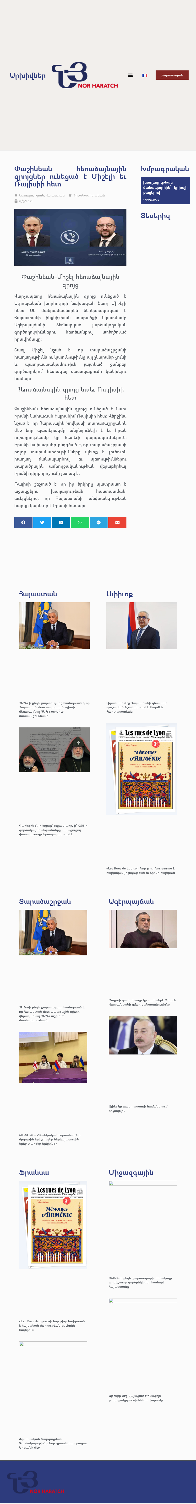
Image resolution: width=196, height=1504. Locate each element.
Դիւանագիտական (89, 195)
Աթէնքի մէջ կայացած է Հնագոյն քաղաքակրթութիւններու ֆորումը (136, 1397)
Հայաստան (55, 195)
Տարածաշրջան (45, 901)
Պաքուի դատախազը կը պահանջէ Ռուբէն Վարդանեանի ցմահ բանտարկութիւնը (142, 1002)
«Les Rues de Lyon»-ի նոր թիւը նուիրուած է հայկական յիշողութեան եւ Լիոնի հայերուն (140, 870)
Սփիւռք (119, 593)
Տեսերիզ (155, 215)
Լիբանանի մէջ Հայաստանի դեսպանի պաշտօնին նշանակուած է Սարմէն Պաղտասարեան (136, 707)
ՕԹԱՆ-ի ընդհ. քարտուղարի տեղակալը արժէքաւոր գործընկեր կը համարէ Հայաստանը (140, 1282)
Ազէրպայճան (131, 901)
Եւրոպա (26, 195)
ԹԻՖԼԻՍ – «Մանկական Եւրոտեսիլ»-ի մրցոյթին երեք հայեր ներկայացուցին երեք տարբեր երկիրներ (50, 1139)
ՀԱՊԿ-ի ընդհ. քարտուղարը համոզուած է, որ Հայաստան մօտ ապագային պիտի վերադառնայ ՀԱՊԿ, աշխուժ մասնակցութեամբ (54, 709)
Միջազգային (131, 1172)
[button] (130, 75)
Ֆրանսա (34, 1172)
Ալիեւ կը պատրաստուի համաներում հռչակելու (138, 1108)
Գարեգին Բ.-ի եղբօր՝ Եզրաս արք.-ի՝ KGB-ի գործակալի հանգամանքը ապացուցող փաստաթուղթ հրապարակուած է (53, 829)
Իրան (39, 195)
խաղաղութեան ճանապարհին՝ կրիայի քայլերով (165, 187)
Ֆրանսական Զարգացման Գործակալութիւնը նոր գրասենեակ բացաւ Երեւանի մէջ (53, 1443)
